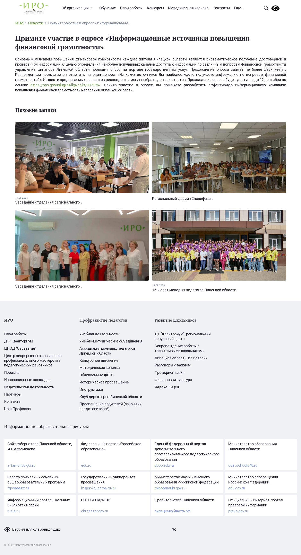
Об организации (75, 8)
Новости (35, 23)
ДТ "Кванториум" (19, 341)
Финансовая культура (173, 380)
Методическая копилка (188, 8)
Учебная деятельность (99, 334)
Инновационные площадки (27, 380)
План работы (131, 8)
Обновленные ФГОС (96, 375)
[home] (33, 8)
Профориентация (169, 372)
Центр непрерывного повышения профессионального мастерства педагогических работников (33, 360)
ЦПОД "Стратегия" (20, 348)
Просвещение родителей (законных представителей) (110, 406)
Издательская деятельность (29, 387)
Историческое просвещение (104, 382)
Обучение (107, 8)
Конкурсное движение (98, 360)
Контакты (221, 8)
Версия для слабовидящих (36, 529)
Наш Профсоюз (17, 409)
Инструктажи (91, 389)
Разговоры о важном (173, 365)
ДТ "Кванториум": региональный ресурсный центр (183, 336)
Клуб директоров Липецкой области (110, 397)
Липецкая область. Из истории (181, 358)
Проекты (12, 372)
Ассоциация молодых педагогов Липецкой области (107, 350)
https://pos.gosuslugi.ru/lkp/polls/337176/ (65, 85)
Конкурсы (155, 8)
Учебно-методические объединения (110, 341)
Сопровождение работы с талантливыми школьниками (180, 348)
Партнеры (13, 394)
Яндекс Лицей (167, 387)
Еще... (239, 8)
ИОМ (19, 23)
